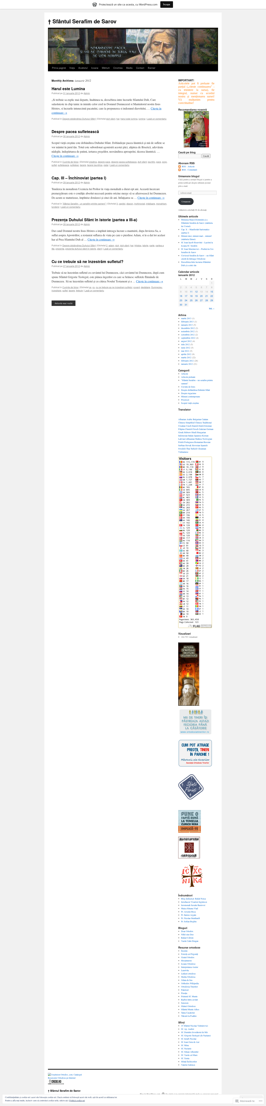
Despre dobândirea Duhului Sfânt (79, 118)
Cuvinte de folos (70, 161)
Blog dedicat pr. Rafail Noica (193, 898)
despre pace (104, 161)
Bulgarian (197, 419)
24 (186, 300)
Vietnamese (183, 451)
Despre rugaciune (188, 393)
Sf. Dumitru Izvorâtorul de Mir (194, 1032)
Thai (188, 448)
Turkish (194, 448)
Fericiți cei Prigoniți (189, 953)
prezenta (60, 248)
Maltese (198, 438)
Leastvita (185, 970)
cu (93, 287)
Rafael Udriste (187, 937)
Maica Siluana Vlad (189, 908)
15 (211, 291)
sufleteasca (63, 165)
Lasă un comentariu (156, 118)
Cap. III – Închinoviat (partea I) (79, 177)
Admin (87, 93)
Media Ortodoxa (188, 976)
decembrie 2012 (188, 328)
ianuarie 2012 (187, 363)
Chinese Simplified (186, 422)
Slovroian (196, 445)
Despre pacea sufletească (75, 131)
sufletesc (74, 165)
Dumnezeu (156, 287)
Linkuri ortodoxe (188, 973)
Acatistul (83, 68)
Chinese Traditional (203, 422)
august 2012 (186, 341)
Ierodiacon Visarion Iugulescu (194, 901)
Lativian (181, 438)
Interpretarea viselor (189, 967)
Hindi (193, 432)
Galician (202, 429)
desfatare (145, 287)
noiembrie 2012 (188, 331)
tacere (83, 165)
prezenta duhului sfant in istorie (80, 248)
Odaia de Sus (187, 980)
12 (196, 291)
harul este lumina (129, 118)
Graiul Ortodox (187, 957)
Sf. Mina (185, 1045)
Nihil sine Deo (187, 934)
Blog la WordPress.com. (150, 1093)
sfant (99, 248)
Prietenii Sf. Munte (189, 996)
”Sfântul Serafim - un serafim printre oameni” (84, 203)
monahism (161, 203)
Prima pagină (59, 68)
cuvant (136, 287)
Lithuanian (190, 438)
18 (191, 295)
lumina (142, 118)
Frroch (195, 429)
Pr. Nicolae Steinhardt (190, 918)
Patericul (185, 989)
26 (196, 300)
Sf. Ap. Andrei (187, 1028)
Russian (207, 442)
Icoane (94, 68)
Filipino (181, 429)
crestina (93, 161)
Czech (188, 425)
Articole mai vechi (63, 303)
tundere (55, 206)
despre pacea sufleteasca (124, 161)
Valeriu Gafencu (188, 1064)
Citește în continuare (65, 156)
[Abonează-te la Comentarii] (179, 169)
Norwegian (207, 438)
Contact (140, 68)
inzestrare (56, 290)
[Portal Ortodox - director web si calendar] (56, 1084)
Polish (181, 442)
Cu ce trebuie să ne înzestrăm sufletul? (87, 261)
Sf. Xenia (185, 1058)
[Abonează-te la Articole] (179, 166)
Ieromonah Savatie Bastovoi (193, 905)
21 (206, 295)
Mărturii (106, 68)
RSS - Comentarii (189, 169)
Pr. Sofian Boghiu (189, 921)
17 (186, 295)
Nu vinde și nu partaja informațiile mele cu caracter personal (191, 1093)
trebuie (79, 290)
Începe (166, 4)
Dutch (201, 425)
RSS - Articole (188, 166)
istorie (145, 245)
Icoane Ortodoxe (188, 963)
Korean (205, 435)
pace (158, 161)
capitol (122, 203)
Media (129, 68)
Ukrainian (202, 448)
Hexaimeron (186, 960)
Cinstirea (118, 68)
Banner (151, 68)
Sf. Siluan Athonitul (189, 1051)
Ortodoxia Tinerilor (189, 986)
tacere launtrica (94, 165)
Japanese (198, 435)
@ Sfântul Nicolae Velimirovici (194, 1025)
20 (201, 295)
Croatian (181, 425)
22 (211, 295)
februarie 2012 (187, 360)
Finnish (188, 429)
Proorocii (185, 399)
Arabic (189, 419)
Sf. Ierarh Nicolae (188, 1038)
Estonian (208, 425)
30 (181, 304)
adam (111, 245)
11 (191, 291)
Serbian (181, 445)
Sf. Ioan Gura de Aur (190, 1041)
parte (152, 245)
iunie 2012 (185, 347)
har (117, 118)
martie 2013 (186, 318)
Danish (195, 425)
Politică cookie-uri (77, 1100)
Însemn (184, 950)
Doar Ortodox (187, 931)
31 (186, 304)
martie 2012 (186, 357)
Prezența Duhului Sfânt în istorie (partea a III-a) (94, 219)
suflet (54, 165)
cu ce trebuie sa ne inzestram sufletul (114, 287)
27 (201, 300)
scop (164, 161)
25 (191, 300)
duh (117, 245)
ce (90, 287)
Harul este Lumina (68, 88)
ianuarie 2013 (187, 324)
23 (181, 300)
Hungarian (201, 432)
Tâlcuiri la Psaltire (189, 1015)
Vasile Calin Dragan (189, 940)
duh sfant (110, 118)
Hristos (137, 245)
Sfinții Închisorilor (189, 1061)
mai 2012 (185, 350)
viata (106, 165)
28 (206, 300)
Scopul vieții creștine (190, 402)
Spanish (204, 445)
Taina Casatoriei (188, 1012)
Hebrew (187, 432)
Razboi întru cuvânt (189, 999)
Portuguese (189, 442)
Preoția (184, 993)
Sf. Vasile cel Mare (189, 1055)
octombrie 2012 (188, 334)
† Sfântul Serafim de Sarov (82, 21)
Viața (72, 68)
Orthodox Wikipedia (190, 983)
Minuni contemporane (190, 396)
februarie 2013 (187, 321)
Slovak (188, 445)
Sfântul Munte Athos (190, 1009)
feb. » (211, 308)
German (209, 429)
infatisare (150, 203)
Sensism (184, 1002)
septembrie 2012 (188, 337)
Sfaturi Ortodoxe (188, 1006)
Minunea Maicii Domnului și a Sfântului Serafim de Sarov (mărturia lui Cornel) (197, 223)
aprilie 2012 (186, 354)
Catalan (205, 419)
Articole (184, 373)
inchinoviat (139, 203)
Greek (180, 432)
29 (211, 300)
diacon (129, 203)
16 (181, 295)
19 (196, 295)
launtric (151, 161)
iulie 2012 (185, 344)
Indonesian (183, 435)
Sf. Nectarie (186, 1048)
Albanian (182, 419)
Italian (190, 435)
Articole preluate (188, 376)
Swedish (182, 448)
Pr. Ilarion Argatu (188, 914)
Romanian (198, 442)
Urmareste (185, 201)
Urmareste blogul (188, 176)
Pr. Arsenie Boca (188, 911)
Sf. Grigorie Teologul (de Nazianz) (196, 1035)
